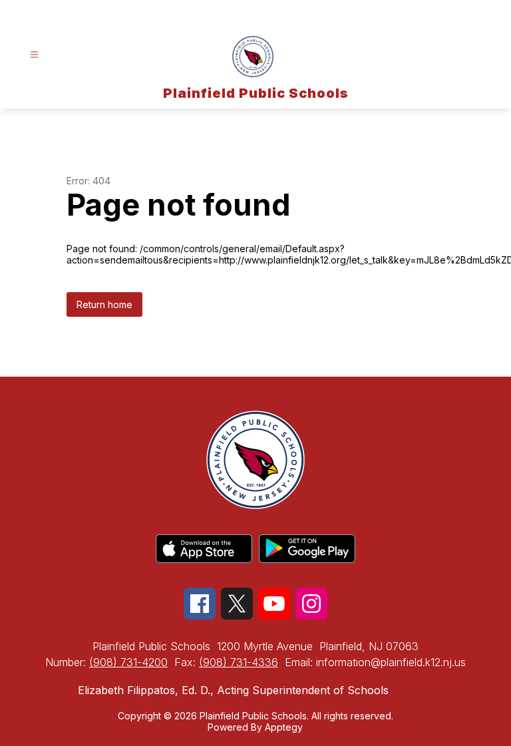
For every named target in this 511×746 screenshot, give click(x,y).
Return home (104, 304)
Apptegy (284, 727)
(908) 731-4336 (238, 662)
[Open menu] (34, 55)
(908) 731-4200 (128, 662)
